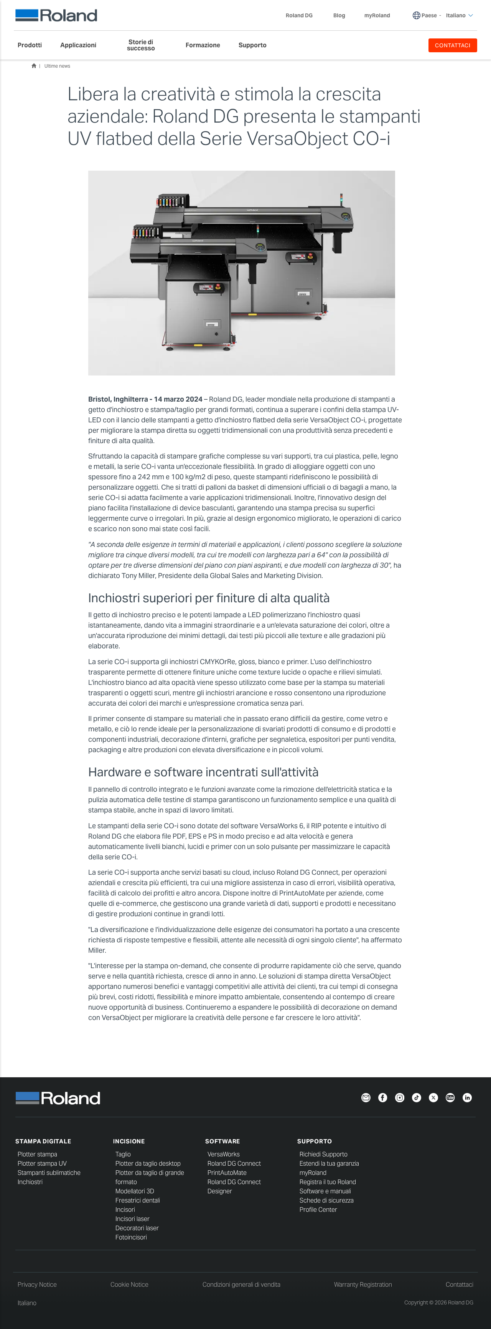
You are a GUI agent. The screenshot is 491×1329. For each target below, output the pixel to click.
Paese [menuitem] (429, 15)
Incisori (125, 1210)
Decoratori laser (137, 1228)
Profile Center (318, 1210)
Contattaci (459, 1285)
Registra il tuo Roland (328, 1182)
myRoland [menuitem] (377, 15)
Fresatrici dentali (137, 1200)
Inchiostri (30, 1182)
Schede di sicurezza (327, 1200)
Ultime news (57, 66)
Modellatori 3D (134, 1191)
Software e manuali (325, 1191)
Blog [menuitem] (339, 15)
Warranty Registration (363, 1285)
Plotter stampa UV (42, 1164)
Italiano (27, 1303)
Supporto (314, 1141)
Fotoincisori (131, 1237)
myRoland (313, 1173)
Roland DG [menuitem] (299, 15)
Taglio (123, 1154)
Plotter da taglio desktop (148, 1164)
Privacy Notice (37, 1285)
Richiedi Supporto (324, 1154)
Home (33, 65)
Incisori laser (132, 1219)
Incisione (129, 1141)
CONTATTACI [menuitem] (453, 45)
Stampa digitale (43, 1141)
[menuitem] (33, 45)
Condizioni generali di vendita (241, 1285)
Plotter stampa (37, 1154)
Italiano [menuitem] (456, 15)
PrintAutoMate (227, 1173)
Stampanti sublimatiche (49, 1173)
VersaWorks (224, 1154)
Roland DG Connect (234, 1164)
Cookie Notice (129, 1285)
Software (222, 1141)
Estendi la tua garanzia (329, 1164)
